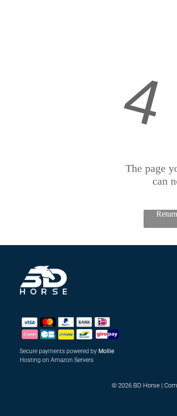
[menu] (15, 17)
